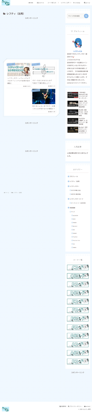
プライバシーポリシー (76, 406)
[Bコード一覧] (77, 361)
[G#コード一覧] (77, 336)
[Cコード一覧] (77, 267)
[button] (86, 16)
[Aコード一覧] (77, 344)
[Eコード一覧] (77, 301)
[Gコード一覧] (77, 327)
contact (88, 406)
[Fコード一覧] (77, 310)
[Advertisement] (31, 38)
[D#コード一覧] (77, 293)
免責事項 (63, 406)
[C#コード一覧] (77, 276)
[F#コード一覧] (77, 319)
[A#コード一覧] (77, 353)
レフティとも (77, 51)
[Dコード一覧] (77, 284)
